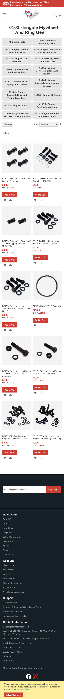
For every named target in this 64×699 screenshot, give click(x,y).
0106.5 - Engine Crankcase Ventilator (47, 105)
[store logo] (32, 15)
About (5, 546)
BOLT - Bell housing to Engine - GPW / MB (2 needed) (47, 372)
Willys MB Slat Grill (12, 537)
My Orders (8, 570)
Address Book (9, 578)
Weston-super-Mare (12, 652)
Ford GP (7, 519)
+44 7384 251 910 (11, 638)
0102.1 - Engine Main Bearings (17, 60)
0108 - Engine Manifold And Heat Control (47, 114)
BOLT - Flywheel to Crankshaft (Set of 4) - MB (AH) (47, 179)
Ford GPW (8, 528)
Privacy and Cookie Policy (15, 616)
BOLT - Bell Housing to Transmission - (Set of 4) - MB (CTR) (16, 308)
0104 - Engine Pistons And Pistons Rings (17, 70)
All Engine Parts (17, 42)
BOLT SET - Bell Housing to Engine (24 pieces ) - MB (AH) (47, 437)
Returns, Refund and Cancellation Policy (22, 607)
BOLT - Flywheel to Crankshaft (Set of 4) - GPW (16, 179)
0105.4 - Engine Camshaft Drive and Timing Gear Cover (17, 95)
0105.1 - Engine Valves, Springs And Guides (17, 83)
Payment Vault (10, 587)
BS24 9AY (7, 661)
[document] (32, 690)
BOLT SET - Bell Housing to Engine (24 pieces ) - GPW (15, 437)
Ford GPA (7, 523)
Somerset (7, 656)
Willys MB (7, 532)
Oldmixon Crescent (12, 647)
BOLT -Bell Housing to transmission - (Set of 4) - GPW (46, 242)
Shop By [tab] (8, 124)
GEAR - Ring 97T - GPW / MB (47, 306)
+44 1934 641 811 (12, 631)
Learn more (25, 689)
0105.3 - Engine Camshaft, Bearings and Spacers (47, 83)
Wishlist (6, 574)
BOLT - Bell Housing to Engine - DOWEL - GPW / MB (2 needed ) (16, 373)
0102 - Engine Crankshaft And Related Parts (47, 51)
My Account (8, 565)
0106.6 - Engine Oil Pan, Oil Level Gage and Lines (17, 114)
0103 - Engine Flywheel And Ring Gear (47, 60)
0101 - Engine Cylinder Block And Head (17, 51)
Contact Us (8, 554)
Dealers (6, 550)
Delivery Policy (10, 602)
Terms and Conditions (13, 611)
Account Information (12, 583)
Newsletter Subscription (14, 592)
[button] (4, 200)
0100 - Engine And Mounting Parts (47, 41)
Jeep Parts (8, 541)
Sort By (35, 124)
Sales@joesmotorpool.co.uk (16, 627)
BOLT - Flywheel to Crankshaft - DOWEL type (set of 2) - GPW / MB (16, 243)
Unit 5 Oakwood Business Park (17, 643)
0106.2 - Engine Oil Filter (16, 105)
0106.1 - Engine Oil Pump (47, 95)
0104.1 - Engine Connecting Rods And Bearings (47, 71)
